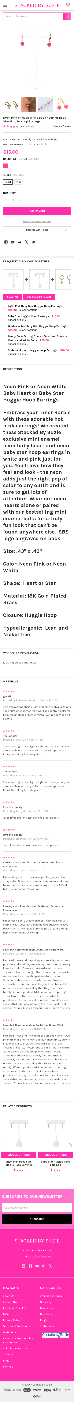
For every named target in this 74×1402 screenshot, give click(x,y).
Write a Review (62, 126)
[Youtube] (37, 1266)
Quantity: (10, 193)
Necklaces (46, 1308)
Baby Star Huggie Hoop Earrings (55, 1163)
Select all (12, 297)
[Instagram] (23, 1266)
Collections (47, 1326)
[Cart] (68, 5)
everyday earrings (51, 1296)
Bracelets (46, 1314)
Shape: (13, 175)
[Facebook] (6, 242)
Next (70, 1146)
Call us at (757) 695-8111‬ (37, 1256)
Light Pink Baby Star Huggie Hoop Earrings (19, 1163)
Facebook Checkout (15, 1308)
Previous (4, 1146)
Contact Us (10, 1354)
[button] (37, 230)
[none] (37, 59)
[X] (26, 242)
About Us (8, 1296)
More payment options (37, 221)
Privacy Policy (11, 1320)
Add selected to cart (39, 297)
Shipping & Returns (15, 1348)
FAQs (6, 1314)
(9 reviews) (27, 126)
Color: (21, 159)
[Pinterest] (33, 242)
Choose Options (28, 310)
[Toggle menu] (5, 5)
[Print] (20, 242)
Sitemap (8, 1366)
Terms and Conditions (16, 1326)
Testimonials (11, 1332)
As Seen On (10, 1302)
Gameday (45, 1302)
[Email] (13, 242)
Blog (6, 1360)
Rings (43, 1320)
